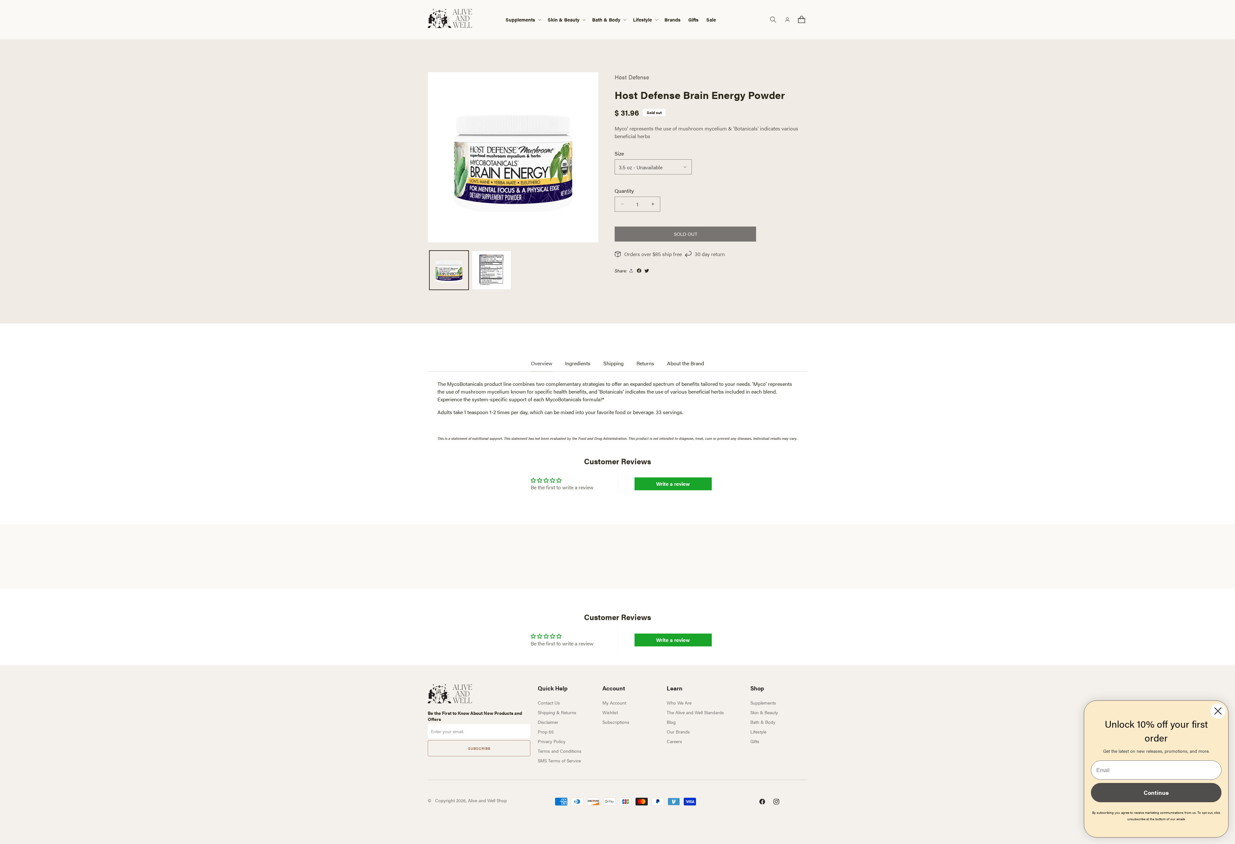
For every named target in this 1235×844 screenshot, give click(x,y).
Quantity (624, 190)
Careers (674, 741)
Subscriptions (615, 722)
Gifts (754, 741)
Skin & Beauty (764, 712)
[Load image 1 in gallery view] (449, 270)
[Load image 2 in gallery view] (491, 270)
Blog (671, 722)
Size (619, 153)
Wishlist (610, 712)
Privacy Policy (551, 741)
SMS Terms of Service (559, 760)
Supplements (763, 702)
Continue (1156, 792)
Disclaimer (548, 722)
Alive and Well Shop (487, 800)
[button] (523, 20)
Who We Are (679, 702)
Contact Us (549, 702)
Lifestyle (758, 731)
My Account (614, 702)
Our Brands (678, 731)
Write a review (673, 483)
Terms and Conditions (559, 751)
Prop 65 (546, 731)
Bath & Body (762, 722)
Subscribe (479, 748)
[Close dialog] (1218, 711)
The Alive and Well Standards (695, 712)
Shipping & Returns (557, 712)
